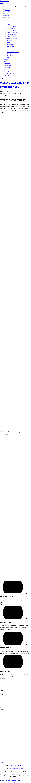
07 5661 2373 (13, 765)
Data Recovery (11, 28)
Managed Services (12, 38)
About (5, 61)
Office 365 (10, 42)
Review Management (13, 48)
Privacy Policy (15, 782)
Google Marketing (12, 34)
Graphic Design (11, 36)
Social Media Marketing (13, 52)
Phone (2, 698)
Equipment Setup (12, 32)
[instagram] (7, 15)
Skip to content (4, 1)
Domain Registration (12, 30)
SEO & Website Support (13, 50)
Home (5, 21)
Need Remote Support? (13, 73)
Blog (4, 69)
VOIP (8, 57)
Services (5, 22)
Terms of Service (4, 782)
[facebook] (6, 10)
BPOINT (9, 65)
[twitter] (6, 13)
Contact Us (6, 71)
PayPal (9, 67)
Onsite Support (11, 44)
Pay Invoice (6, 63)
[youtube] (6, 17)
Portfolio (5, 59)
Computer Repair (11, 26)
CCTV (8, 24)
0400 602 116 (22, 765)
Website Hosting (11, 55)
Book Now (6, 75)
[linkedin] (6, 12)
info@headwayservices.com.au (17, 768)
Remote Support (11, 46)
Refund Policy (23, 782)
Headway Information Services (10, 780)
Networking (10, 40)
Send (2, 709)
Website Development (13, 54)
